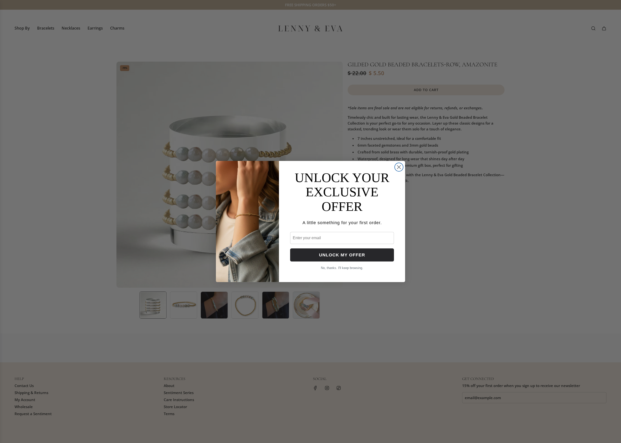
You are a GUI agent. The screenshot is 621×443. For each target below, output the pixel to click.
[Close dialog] (399, 167)
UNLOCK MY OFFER (342, 255)
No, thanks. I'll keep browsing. (342, 268)
